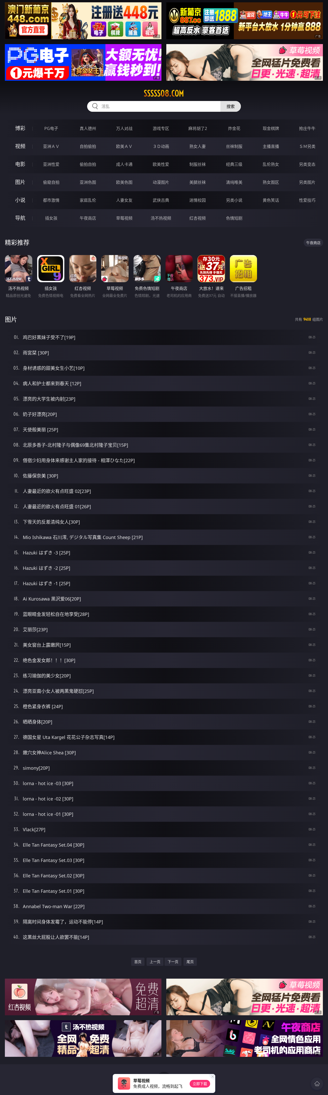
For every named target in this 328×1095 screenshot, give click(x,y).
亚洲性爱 (51, 164)
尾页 (190, 961)
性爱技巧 (307, 200)
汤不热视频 (161, 218)
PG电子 (51, 128)
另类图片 (307, 182)
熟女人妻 (197, 146)
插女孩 (51, 218)
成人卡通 (124, 164)
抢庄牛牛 (307, 128)
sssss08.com (164, 93)
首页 (137, 961)
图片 (20, 182)
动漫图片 (161, 182)
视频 (20, 146)
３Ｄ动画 (161, 146)
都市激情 (51, 200)
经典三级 (234, 164)
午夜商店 (88, 218)
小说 (20, 200)
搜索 (231, 106)
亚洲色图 (88, 182)
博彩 (20, 128)
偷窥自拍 (51, 182)
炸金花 (234, 128)
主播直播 (271, 146)
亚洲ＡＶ (51, 146)
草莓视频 (124, 218)
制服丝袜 (197, 164)
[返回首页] (317, 1084)
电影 (20, 164)
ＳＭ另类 (307, 146)
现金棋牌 (271, 128)
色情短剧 (234, 218)
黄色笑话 (271, 200)
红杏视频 (197, 218)
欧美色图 (124, 182)
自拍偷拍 (88, 146)
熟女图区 (271, 182)
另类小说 (234, 200)
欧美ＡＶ (124, 146)
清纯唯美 (234, 182)
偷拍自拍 (88, 164)
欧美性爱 (161, 164)
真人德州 (88, 128)
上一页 (155, 961)
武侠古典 (161, 200)
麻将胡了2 (197, 128)
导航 (20, 218)
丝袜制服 (234, 146)
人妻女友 (124, 200)
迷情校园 (197, 200)
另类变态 (307, 164)
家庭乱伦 (88, 200)
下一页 (173, 961)
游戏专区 (161, 128)
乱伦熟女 (271, 164)
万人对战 (124, 128)
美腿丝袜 (197, 182)
